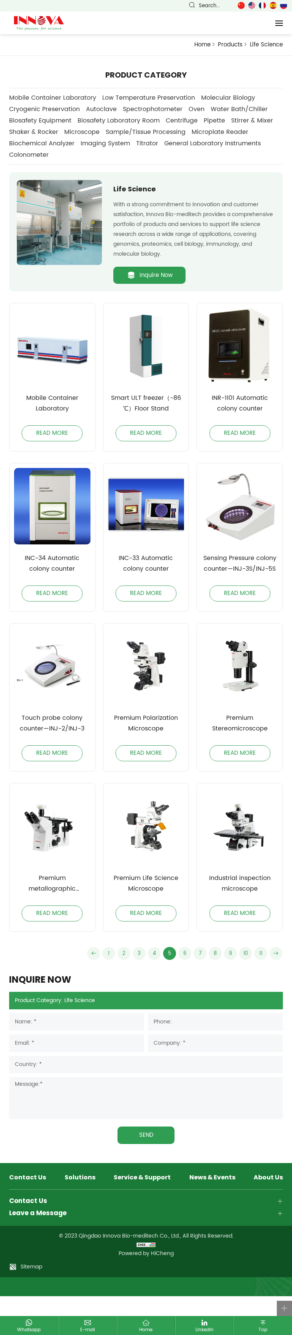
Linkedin (204, 1329)
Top (263, 1329)
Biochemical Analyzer (42, 143)
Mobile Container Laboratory (52, 97)
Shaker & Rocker (33, 132)
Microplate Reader (220, 132)
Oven (197, 109)
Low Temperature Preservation (148, 97)
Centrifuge (182, 120)
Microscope (82, 132)
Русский (283, 5)
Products (230, 44)
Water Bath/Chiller (239, 109)
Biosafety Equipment (40, 120)
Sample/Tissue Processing (146, 132)
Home (202, 44)
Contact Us (27, 1178)
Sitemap (31, 1267)
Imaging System (105, 143)
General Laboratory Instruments (212, 143)
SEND (146, 1135)
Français (262, 5)
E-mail (87, 1329)
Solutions (80, 1178)
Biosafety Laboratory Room (119, 120)
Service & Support (142, 1178)
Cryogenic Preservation (44, 109)
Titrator (147, 143)
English (252, 5)
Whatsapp (29, 1329)
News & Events (212, 1178)
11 (260, 953)
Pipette (214, 120)
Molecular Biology (228, 97)
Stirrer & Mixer (252, 120)
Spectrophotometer (152, 109)
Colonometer (29, 154)
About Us (268, 1178)
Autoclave (101, 109)
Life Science (266, 44)
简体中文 (241, 5)
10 (245, 953)
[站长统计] (146, 1244)
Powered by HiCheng (146, 1253)
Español (273, 5)
